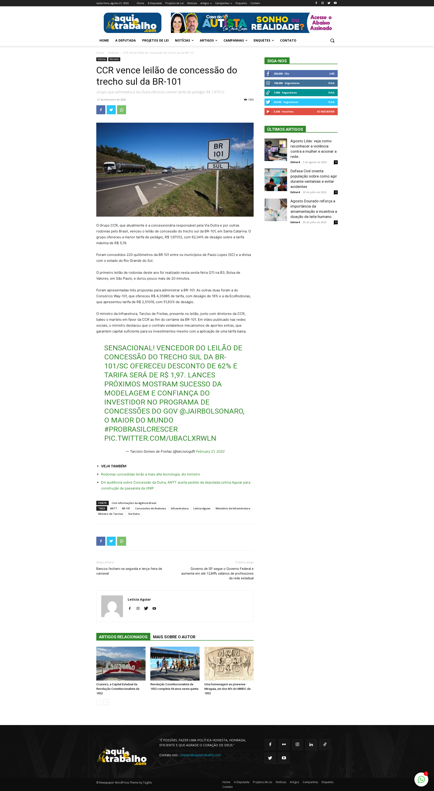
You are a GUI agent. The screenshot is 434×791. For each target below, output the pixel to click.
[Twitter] (328, 3)
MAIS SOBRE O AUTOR (174, 636)
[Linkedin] (311, 744)
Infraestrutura (180, 508)
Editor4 (295, 162)
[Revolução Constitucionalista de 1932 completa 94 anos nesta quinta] (175, 664)
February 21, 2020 (210, 451)
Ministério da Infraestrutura (233, 508)
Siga (331, 83)
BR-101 (126, 508)
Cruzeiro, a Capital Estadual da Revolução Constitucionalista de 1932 (117, 689)
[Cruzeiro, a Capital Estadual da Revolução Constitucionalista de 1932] (121, 664)
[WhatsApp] (121, 109)
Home (100, 53)
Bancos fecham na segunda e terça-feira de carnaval (129, 571)
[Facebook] (316, 3)
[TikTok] (324, 744)
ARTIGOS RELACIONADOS (123, 636)
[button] (332, 40)
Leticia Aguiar (202, 508)
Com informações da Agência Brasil (134, 503)
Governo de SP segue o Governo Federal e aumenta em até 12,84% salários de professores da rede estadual (217, 573)
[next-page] (106, 702)
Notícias (113, 53)
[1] (421, 782)
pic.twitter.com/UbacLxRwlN (160, 438)
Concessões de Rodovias (150, 508)
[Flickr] (283, 744)
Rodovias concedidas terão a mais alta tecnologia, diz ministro (150, 474)
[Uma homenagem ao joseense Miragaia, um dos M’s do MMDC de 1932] (229, 664)
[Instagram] (322, 3)
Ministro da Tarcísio (110, 513)
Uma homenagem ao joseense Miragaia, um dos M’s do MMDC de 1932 (227, 689)
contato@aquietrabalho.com (200, 755)
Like (332, 73)
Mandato (114, 59)
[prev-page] (99, 702)
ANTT (113, 508)
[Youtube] (335, 3)
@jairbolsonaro (211, 411)
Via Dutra (134, 513)
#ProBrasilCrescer (141, 429)
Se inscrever (326, 111)
